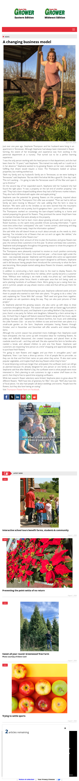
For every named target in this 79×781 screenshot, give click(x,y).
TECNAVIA (70, 775)
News (7, 37)
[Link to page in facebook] (6, 397)
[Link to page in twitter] (12, 397)
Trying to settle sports (13, 715)
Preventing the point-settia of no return (23, 590)
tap (73, 29)
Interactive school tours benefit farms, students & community (35, 530)
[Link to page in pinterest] (23, 397)
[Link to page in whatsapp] (28, 397)
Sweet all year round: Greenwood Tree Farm (25, 653)
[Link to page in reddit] (34, 397)
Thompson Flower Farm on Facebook (23, 389)
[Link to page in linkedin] (17, 397)
